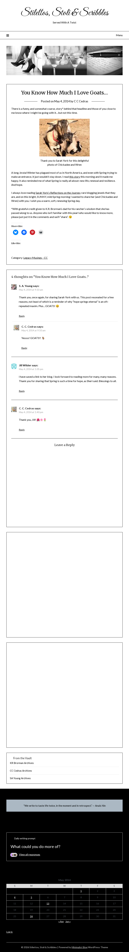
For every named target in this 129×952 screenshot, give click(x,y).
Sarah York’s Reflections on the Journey (58, 192)
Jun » (68, 921)
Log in (9, 931)
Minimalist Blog (80, 947)
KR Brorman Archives (22, 762)
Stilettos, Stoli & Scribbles (64, 13)
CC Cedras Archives (21, 770)
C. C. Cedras (29, 326)
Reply (22, 316)
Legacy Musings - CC (35, 257)
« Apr (61, 921)
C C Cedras (81, 101)
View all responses (29, 854)
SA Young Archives (20, 778)
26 (31, 916)
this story (74, 176)
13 (48, 903)
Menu (119, 35)
